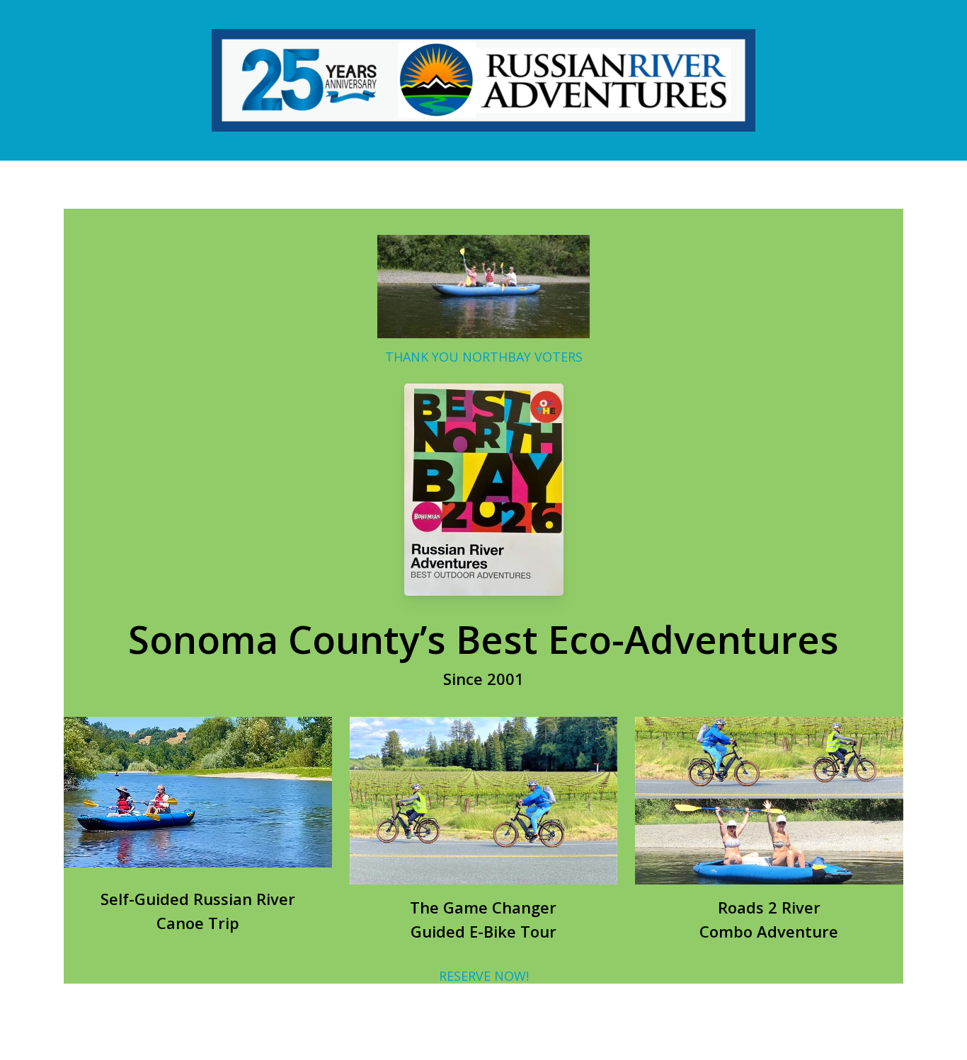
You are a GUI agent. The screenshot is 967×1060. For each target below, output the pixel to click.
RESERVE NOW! (484, 975)
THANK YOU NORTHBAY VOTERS (484, 356)
